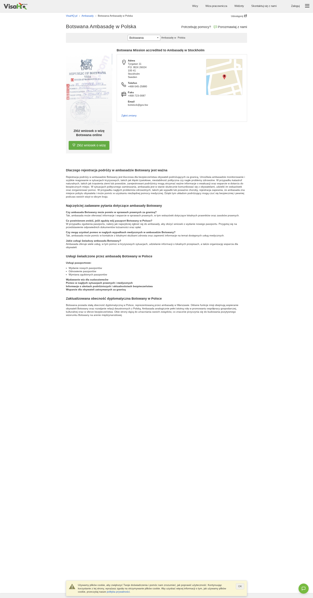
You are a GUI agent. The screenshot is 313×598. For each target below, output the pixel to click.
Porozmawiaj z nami (232, 27)
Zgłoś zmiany (129, 115)
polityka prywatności (118, 591)
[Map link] (224, 77)
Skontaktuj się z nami (264, 5)
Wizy (195, 5)
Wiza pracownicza (216, 5)
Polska (173, 37)
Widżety (239, 5)
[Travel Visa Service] (15, 6)
